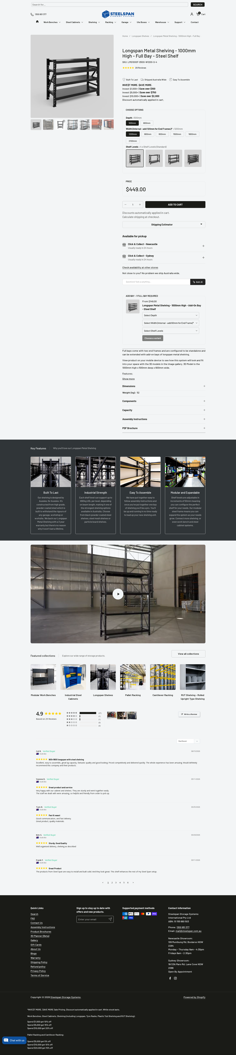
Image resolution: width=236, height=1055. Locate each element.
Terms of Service (40, 975)
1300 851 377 (183, 927)
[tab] (203, 246)
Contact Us (37, 922)
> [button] (133, 882)
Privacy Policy (38, 970)
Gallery (34, 940)
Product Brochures (41, 931)
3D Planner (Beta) (40, 935)
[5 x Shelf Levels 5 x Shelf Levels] (193, 158)
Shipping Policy (39, 962)
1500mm (177, 134)
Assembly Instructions (43, 927)
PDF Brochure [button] (130, 428)
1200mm (133, 134)
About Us (36, 948)
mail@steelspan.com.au (188, 930)
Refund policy (38, 966)
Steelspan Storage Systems (65, 997)
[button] (200, 14)
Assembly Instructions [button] (134, 419)
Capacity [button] (127, 410)
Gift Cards (36, 944)
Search (197, 4)
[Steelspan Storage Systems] (118, 14)
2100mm (133, 141)
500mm (132, 123)
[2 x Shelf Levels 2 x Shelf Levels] (154, 158)
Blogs (34, 953)
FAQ (33, 918)
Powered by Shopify (194, 997)
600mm (162, 134)
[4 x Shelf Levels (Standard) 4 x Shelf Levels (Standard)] (135, 158)
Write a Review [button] (190, 714)
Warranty (36, 957)
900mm (147, 134)
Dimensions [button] (128, 386)
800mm (146, 123)
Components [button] (129, 401)
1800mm (192, 134)
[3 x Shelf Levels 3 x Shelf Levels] (173, 158)
